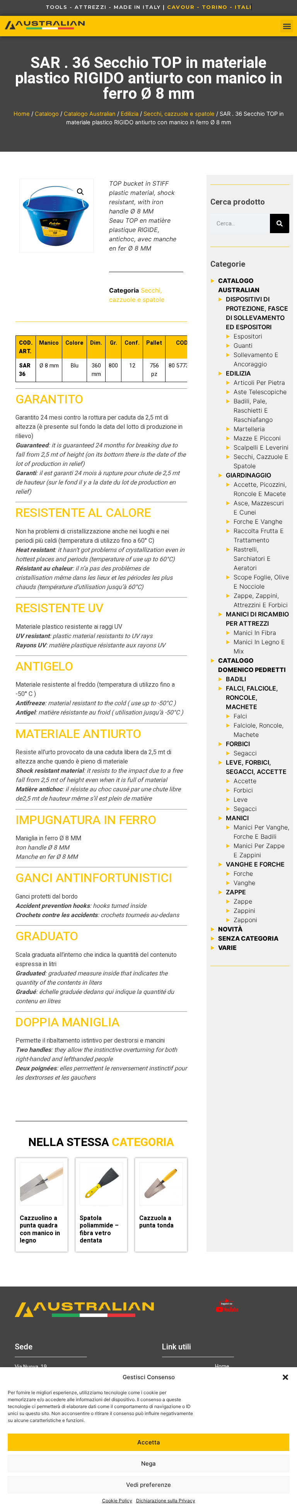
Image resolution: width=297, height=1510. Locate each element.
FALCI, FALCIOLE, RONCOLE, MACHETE (252, 697)
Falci (240, 716)
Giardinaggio (248, 475)
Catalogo (47, 113)
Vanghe (244, 883)
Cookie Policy (117, 1500)
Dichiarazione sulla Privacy (165, 1500)
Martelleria (249, 429)
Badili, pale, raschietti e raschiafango (253, 410)
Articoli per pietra (259, 382)
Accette (245, 781)
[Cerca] (279, 223)
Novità (230, 929)
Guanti (243, 345)
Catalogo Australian (90, 113)
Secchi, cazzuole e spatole (179, 113)
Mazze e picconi (257, 438)
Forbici (243, 790)
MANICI (237, 818)
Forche (243, 873)
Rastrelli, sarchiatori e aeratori (252, 558)
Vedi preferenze (148, 1484)
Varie (227, 947)
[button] (285, 1377)
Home (22, 113)
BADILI (236, 679)
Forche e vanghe (258, 521)
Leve (241, 799)
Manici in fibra (255, 633)
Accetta (148, 1442)
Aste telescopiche (260, 392)
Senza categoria (248, 938)
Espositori (248, 336)
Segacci (245, 753)
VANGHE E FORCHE (255, 864)
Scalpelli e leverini (261, 447)
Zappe (243, 901)
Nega (148, 1463)
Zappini (244, 910)
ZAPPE (236, 892)
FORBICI (238, 744)
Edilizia (129, 113)
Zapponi (245, 920)
